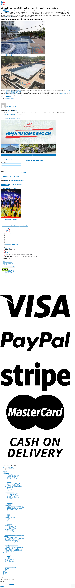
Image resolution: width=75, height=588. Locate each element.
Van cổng (9, 555)
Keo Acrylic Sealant (11, 488)
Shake (8, 514)
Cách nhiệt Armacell (9, 474)
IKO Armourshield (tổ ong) (12, 494)
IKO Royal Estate (10, 502)
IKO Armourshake (10, 499)
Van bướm (9, 557)
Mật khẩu (2, 581)
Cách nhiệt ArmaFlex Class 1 (13, 476)
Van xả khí (7, 248)
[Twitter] (4, 244)
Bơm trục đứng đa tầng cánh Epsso (12, 539)
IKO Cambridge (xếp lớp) (12, 496)
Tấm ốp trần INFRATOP (12, 526)
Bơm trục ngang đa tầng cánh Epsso (12, 540)
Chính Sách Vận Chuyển (8, 264)
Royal (8, 520)
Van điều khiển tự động (11, 219)
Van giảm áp (7, 563)
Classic (8, 510)
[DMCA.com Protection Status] (5, 271)
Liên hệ (4, 574)
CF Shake (9, 523)
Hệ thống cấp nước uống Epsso (11, 545)
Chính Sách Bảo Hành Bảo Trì (9, 263)
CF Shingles (9, 524)
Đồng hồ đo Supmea (9, 481)
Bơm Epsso (5, 536)
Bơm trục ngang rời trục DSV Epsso (12, 541)
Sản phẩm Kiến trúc (7, 490)
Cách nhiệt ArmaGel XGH (12, 477)
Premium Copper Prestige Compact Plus (15, 507)
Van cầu (8, 558)
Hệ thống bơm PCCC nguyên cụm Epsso (13, 184)
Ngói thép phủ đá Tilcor (10, 517)
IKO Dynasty (9, 498)
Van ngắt (7, 553)
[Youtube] (4, 234)
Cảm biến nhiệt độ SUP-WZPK (13, 484)
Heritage (9, 511)
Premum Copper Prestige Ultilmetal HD (15, 506)
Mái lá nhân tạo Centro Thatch (11, 534)
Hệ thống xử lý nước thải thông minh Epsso (14, 547)
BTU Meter (9, 482)
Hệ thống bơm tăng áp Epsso (11, 537)
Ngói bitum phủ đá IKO (9, 492)
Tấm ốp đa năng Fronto (12, 528)
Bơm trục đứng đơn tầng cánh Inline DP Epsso (14, 538)
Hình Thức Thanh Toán (8, 262)
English (10, 469)
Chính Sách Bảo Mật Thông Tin (9, 266)
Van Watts (5, 552)
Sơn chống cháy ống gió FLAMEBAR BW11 (13, 486)
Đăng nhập (11, 584)
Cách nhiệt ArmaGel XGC (12, 478)
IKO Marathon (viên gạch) (12, 493)
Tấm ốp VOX (8, 96)
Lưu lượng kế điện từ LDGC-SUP (14, 485)
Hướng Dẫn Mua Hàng (8, 260)
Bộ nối (6, 570)
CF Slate (9, 521)
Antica (8, 518)
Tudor (8, 519)
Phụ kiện (9, 504)
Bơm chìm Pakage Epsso (10, 551)
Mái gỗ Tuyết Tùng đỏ (9, 529)
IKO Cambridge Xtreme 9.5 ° (13, 497)
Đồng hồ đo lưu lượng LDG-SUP (13, 483)
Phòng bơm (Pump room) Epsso (11, 548)
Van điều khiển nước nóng (11, 244)
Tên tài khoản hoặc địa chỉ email (7, 579)
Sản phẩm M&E (6, 473)
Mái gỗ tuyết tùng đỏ (10, 106)
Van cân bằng (8, 233)
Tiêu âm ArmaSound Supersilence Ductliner (16, 479)
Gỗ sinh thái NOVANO (9, 531)
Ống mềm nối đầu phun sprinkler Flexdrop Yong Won (16, 489)
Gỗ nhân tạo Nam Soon (10, 530)
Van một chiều (8, 560)
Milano (8, 513)
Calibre (8, 516)
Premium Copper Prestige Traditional (14, 508)
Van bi (8, 556)
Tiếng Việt (12, 271)
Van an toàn (8, 237)
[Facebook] (4, 236)
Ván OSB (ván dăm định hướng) (12, 118)
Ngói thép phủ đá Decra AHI (11, 509)
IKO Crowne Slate (10, 500)
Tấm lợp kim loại (8, 505)
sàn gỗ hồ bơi (63, 93)
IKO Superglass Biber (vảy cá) (13, 495)
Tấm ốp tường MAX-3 (11, 527)
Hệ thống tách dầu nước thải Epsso (12, 546)
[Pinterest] (4, 239)
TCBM (68, 90)
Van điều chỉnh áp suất (9, 559)
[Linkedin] (4, 241)
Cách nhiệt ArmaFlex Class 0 (13, 475)
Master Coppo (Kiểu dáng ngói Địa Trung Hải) (14, 535)
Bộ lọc (6, 569)
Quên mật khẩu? (3, 586)
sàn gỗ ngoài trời (23, 95)
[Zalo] (4, 237)
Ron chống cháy (10, 487)
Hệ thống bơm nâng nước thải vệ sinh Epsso (14, 160)
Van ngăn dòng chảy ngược (10, 562)
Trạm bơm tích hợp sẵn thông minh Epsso (13, 180)
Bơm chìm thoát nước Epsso (11, 542)
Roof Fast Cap (10, 503)
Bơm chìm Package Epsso (9, 188)
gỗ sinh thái (12, 10)
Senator (8, 515)
